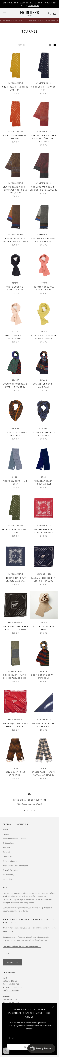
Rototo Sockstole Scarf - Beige (15, 336)
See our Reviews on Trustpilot (14, 838)
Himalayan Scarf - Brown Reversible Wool (15, 239)
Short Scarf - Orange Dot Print (15, 137)
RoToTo (15, 283)
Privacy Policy (8, 874)
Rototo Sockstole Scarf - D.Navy (15, 288)
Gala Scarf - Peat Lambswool (15, 773)
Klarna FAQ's (8, 879)
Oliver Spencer (15, 671)
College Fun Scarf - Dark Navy (44, 385)
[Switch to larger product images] (50, 45)
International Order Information (15, 865)
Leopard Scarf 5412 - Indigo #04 (43, 433)
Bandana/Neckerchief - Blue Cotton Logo (43, 579)
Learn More (33, 5)
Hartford (15, 429)
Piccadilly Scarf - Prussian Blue (44, 482)
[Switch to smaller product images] (55, 45)
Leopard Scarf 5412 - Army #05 (15, 433)
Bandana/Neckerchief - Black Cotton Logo (15, 628)
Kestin (15, 768)
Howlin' (15, 380)
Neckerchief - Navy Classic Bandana (15, 579)
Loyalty (6, 834)
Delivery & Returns (10, 861)
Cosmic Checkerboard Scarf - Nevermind (15, 385)
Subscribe (12, 962)
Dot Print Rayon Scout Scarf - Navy (43, 725)
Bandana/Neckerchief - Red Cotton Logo (15, 725)
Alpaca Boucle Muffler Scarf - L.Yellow (43, 336)
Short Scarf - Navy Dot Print (44, 88)
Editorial (6, 852)
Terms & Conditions (10, 870)
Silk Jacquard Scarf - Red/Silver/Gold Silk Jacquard (43, 138)
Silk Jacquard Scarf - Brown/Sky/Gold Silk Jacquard (15, 190)
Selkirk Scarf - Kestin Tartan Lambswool (44, 773)
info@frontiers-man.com (13, 987)
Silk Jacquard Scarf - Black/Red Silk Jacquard (43, 188)
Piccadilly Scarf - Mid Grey (15, 482)
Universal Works (15, 83)
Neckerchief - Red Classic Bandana (43, 531)
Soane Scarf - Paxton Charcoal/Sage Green (15, 676)
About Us (6, 847)
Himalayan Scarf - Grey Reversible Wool (44, 239)
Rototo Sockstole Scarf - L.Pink (44, 288)
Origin (15, 477)
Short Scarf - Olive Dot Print (15, 531)
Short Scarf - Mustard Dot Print (15, 88)
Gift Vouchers (8, 843)
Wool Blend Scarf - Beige (43, 628)
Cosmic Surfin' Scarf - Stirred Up (43, 676)
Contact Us (7, 856)
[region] (29, 799)
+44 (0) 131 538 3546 (10, 990)
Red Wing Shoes (44, 574)
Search (5, 829)
